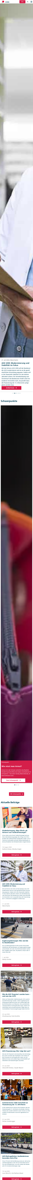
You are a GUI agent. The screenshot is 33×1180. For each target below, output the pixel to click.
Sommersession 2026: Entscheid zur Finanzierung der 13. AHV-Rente (15, 1104)
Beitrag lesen (15, 855)
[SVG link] (5, 2)
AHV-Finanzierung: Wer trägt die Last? (16, 1051)
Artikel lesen (10, 388)
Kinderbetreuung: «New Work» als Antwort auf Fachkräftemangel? (14, 831)
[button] (31, 1)
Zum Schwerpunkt (12, 780)
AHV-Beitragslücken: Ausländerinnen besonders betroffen (15, 1157)
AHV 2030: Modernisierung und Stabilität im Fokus (13, 885)
